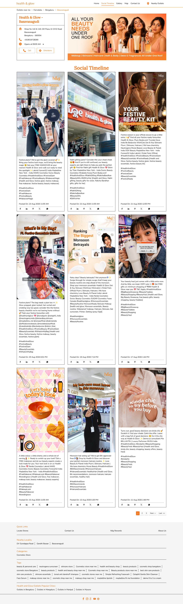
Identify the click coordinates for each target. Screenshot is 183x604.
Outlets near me (23, 10)
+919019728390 (31, 39)
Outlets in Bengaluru (25, 589)
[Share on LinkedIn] (27, 209)
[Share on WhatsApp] (46, 209)
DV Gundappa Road (25, 543)
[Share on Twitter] (40, 209)
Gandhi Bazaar (43, 543)
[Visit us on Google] (91, 599)
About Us (162, 530)
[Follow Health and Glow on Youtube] (95, 599)
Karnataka (38, 10)
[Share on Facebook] (21, 209)
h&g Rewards (116, 530)
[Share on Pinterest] (34, 209)
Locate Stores (22, 530)
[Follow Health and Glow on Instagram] (88, 599)
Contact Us (69, 530)
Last (160, 513)
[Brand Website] (99, 599)
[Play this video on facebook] (40, 114)
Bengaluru (49, 10)
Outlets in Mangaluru (46, 589)
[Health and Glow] (25, 3)
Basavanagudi (58, 543)
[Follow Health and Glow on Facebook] (84, 599)
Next (152, 513)
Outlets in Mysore (83, 589)
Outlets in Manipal (65, 589)
